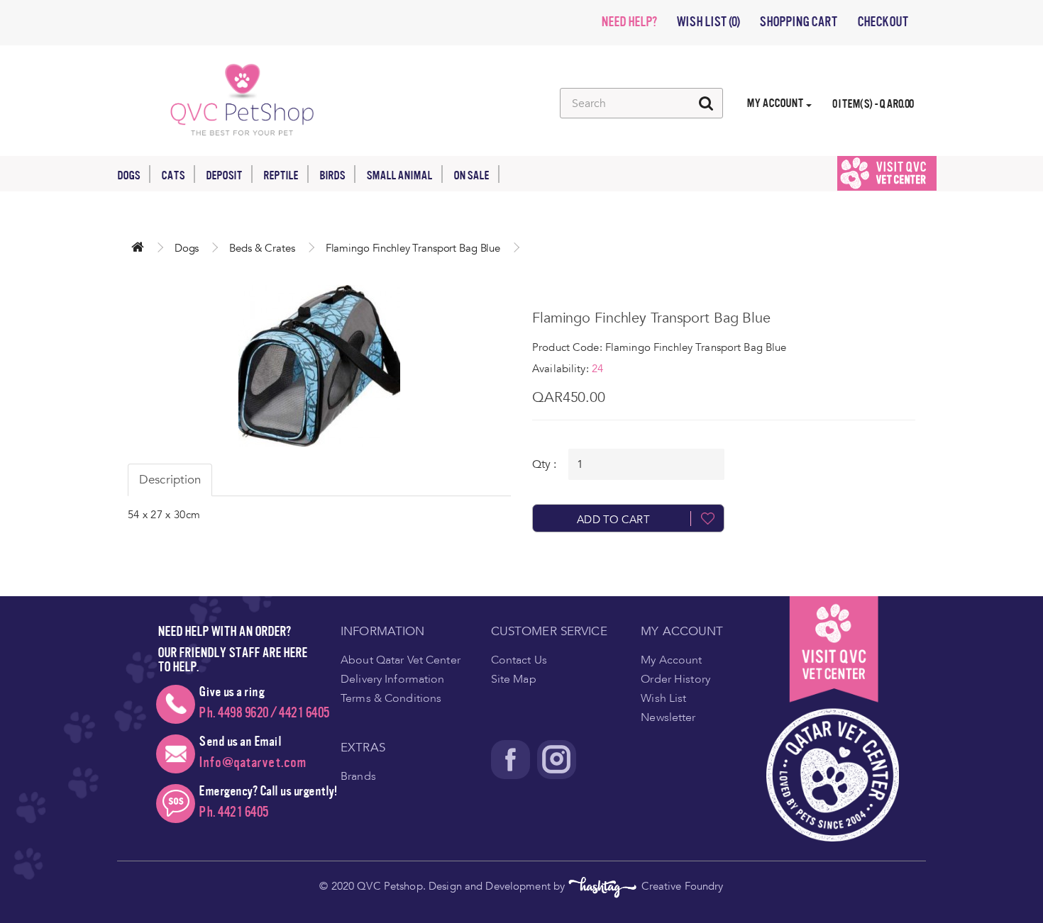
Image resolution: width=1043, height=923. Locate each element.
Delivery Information (393, 679)
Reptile (280, 175)
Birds (332, 175)
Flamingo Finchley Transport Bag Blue (413, 248)
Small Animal (399, 175)
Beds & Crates (261, 248)
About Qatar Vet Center (400, 660)
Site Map (513, 679)
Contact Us (519, 660)
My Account (671, 660)
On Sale (471, 175)
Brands (358, 776)
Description (170, 479)
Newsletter (668, 717)
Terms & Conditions (391, 698)
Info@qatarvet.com (253, 762)
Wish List (663, 698)
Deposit (224, 175)
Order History (675, 679)
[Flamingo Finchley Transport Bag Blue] (319, 365)
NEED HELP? (628, 22)
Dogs (128, 175)
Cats (172, 175)
